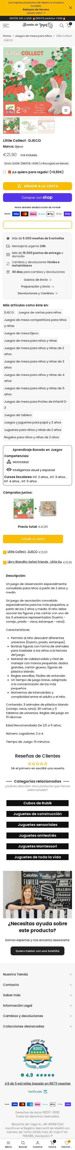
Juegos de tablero (18, 415)
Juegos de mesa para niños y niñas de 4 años (34, 378)
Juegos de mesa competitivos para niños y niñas (35, 323)
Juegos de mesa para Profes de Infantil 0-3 (35, 404)
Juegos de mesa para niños (33, 36)
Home (7, 36)
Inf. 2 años (40, 477)
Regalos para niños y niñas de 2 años (31, 437)
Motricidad (21, 462)
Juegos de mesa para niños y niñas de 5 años (34, 391)
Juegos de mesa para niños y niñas (30, 340)
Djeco (19, 146)
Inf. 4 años (11, 481)
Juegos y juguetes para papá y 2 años (32, 422)
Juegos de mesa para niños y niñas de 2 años (34, 351)
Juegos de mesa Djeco (21, 333)
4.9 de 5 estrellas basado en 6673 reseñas (38, 1083)
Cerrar (70, 7)
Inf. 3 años (57, 477)
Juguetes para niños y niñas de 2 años (32, 430)
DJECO (9, 312)
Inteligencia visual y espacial (34, 470)
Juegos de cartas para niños (39, 312)
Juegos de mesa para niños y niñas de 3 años (34, 364)
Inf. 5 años (29, 481)
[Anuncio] (36, 8)
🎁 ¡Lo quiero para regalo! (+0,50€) (36, 172)
